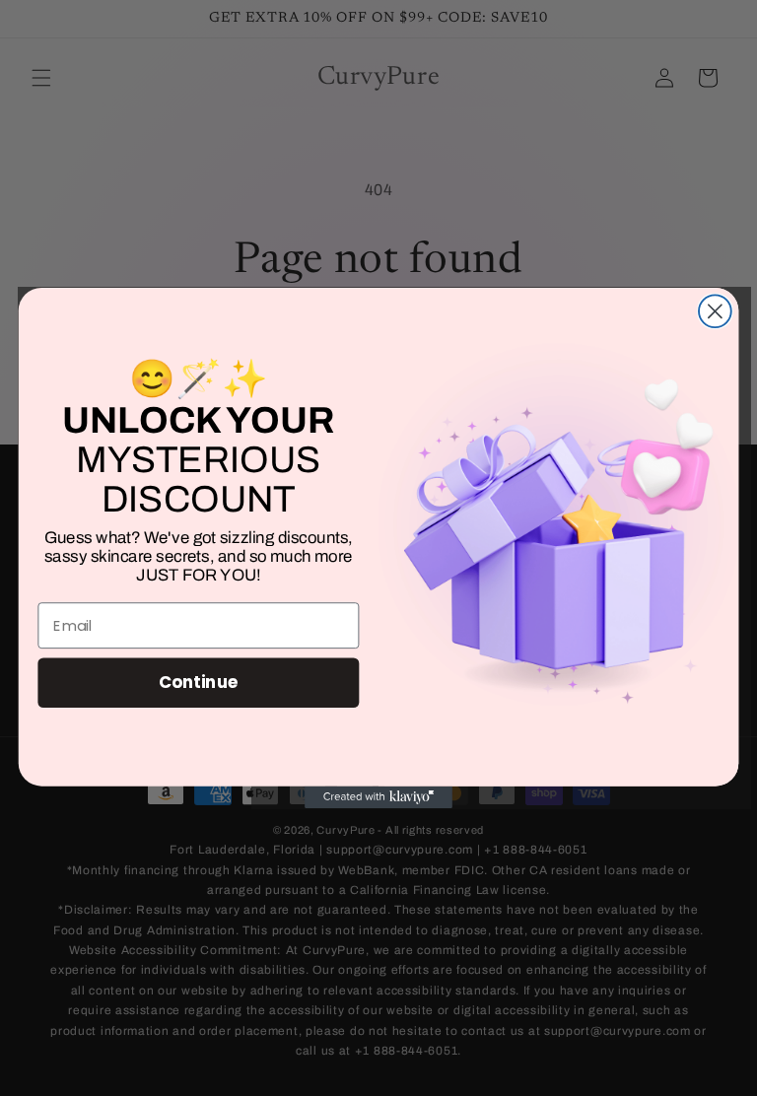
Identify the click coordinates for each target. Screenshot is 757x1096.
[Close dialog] (715, 311)
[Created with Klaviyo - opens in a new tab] (378, 797)
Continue (199, 682)
